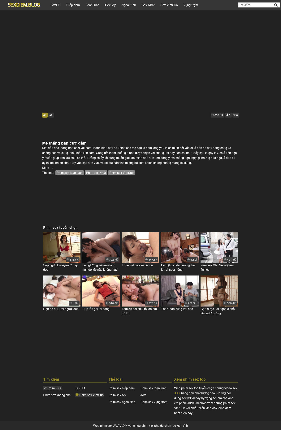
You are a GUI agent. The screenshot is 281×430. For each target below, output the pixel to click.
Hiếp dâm (73, 4)
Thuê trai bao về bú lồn (137, 265)
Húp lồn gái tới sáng (96, 309)
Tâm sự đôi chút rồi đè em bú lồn (139, 311)
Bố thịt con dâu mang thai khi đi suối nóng (178, 267)
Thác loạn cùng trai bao (177, 309)
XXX (177, 393)
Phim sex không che (57, 395)
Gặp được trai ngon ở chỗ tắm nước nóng (218, 311)
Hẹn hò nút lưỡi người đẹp (61, 309)
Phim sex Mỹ (117, 395)
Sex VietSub (169, 4)
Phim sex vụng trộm (153, 402)
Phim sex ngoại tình (122, 402)
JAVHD (56, 4)
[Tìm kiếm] (276, 5)
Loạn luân (92, 4)
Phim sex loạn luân (70, 172)
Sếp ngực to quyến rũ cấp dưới (60, 267)
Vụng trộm (191, 4)
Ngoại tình (128, 4)
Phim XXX (55, 388)
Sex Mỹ (110, 4)
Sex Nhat (148, 4)
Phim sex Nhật (96, 172)
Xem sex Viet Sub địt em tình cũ (217, 267)
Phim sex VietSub (121, 172)
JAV (143, 395)
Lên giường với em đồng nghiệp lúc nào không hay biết (99, 267)
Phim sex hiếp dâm (122, 388)
